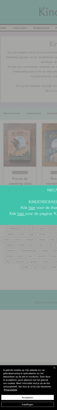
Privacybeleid (10, 389)
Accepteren (27, 397)
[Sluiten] (52, 369)
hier (31, 207)
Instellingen (27, 404)
